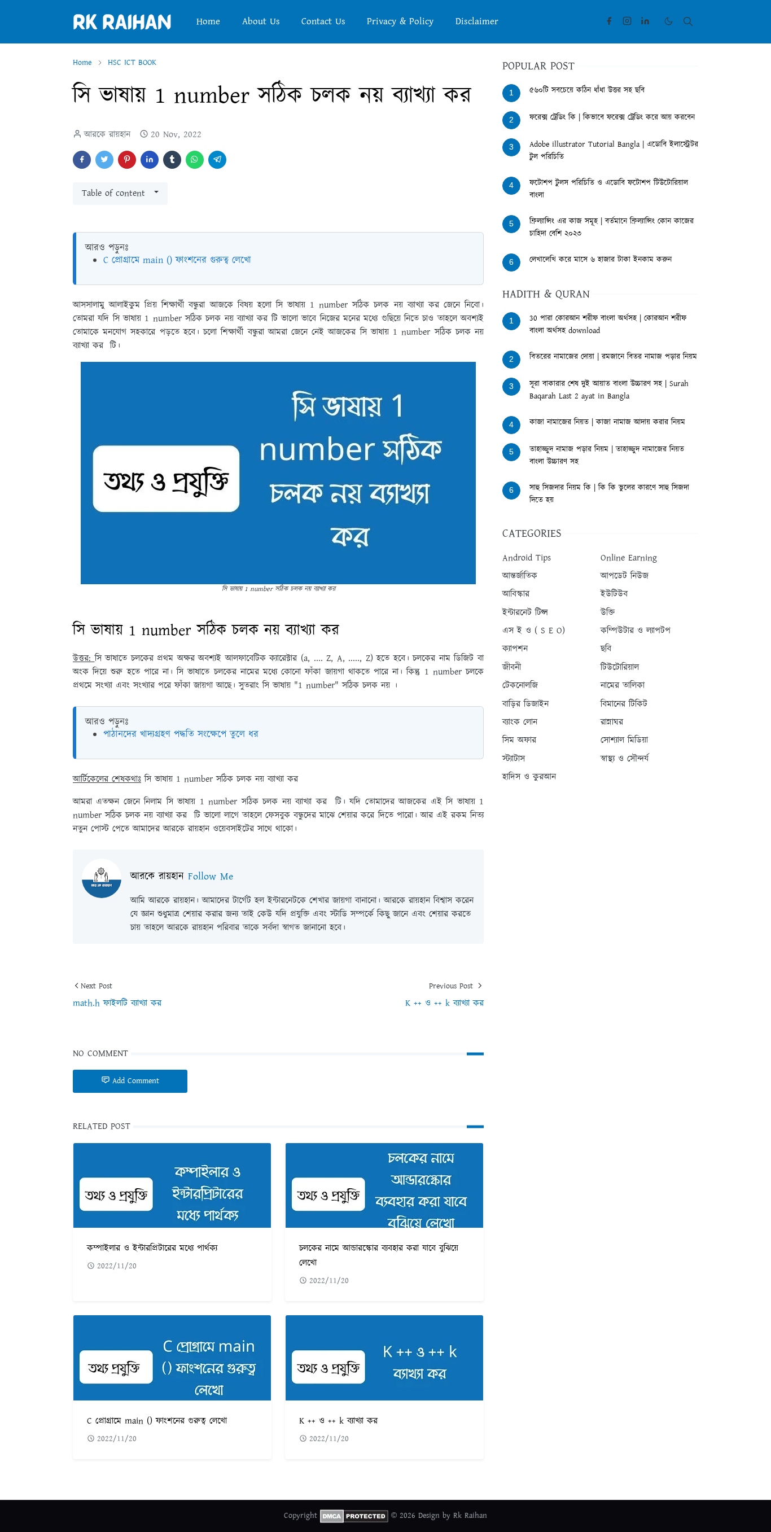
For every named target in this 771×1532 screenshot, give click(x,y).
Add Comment (135, 1081)
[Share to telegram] (217, 160)
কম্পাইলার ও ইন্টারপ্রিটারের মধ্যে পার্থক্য (152, 1248)
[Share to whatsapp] (195, 160)
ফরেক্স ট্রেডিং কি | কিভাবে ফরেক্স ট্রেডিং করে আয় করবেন (612, 117)
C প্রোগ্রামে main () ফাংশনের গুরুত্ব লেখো (177, 260)
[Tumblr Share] (172, 160)
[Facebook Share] (82, 160)
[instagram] (627, 21)
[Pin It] (127, 160)
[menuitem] (208, 21)
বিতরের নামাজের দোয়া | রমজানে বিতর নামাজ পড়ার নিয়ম (613, 356)
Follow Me (210, 876)
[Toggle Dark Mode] (668, 21)
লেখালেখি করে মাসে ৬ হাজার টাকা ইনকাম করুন (600, 259)
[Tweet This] (104, 160)
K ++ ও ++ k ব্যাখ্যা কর (338, 1421)
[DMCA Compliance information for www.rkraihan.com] (354, 1515)
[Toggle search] (688, 21)
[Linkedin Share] (150, 160)
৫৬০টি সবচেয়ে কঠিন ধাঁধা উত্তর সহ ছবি (587, 90)
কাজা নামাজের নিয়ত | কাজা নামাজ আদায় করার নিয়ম (607, 422)
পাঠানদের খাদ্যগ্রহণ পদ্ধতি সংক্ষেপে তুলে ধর (181, 734)
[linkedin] (645, 21)
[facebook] (609, 21)
